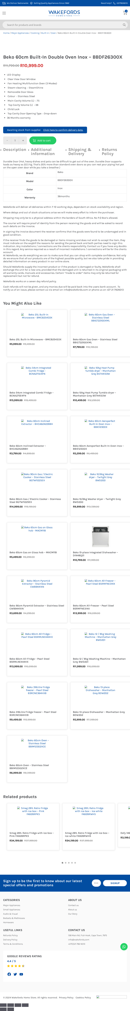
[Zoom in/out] (3, 1005)
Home (6, 33)
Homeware (8, 922)
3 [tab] (69, 863)
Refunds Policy (10, 935)
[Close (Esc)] (25, 1005)
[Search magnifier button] (124, 25)
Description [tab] (14, 149)
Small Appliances (11, 909)
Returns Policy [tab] (109, 151)
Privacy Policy (66, 997)
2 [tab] (65, 863)
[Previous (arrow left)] (3, 1009)
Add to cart (44, 140)
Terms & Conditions (13, 944)
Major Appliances (20, 33)
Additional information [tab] (43, 151)
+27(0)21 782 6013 (76, 944)
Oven (53, 33)
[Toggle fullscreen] (10, 1005)
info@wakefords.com (78, 939)
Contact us (73, 905)
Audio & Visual (10, 914)
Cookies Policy (83, 997)
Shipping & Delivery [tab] (79, 151)
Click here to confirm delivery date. (63, 129)
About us (72, 909)
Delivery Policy (10, 939)
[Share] (18, 1005)
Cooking (35, 33)
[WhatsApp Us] (124, 946)
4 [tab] (72, 863)
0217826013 (122, 3)
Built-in (45, 33)
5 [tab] (75, 863)
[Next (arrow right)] (10, 1009)
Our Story (72, 914)
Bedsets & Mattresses (14, 918)
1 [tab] (62, 863)
